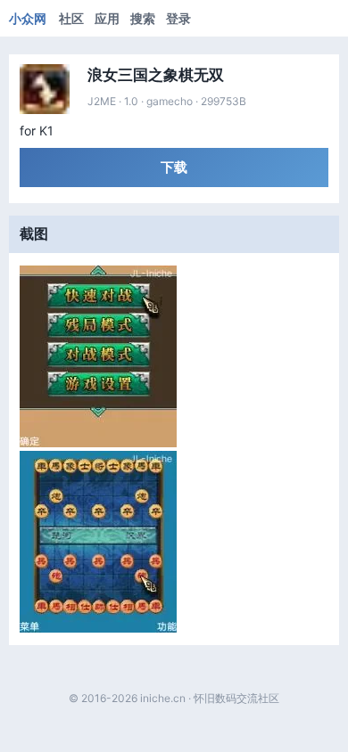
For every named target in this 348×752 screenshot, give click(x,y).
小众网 (27, 18)
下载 (174, 167)
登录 (178, 18)
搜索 (142, 18)
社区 (71, 18)
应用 (107, 18)
